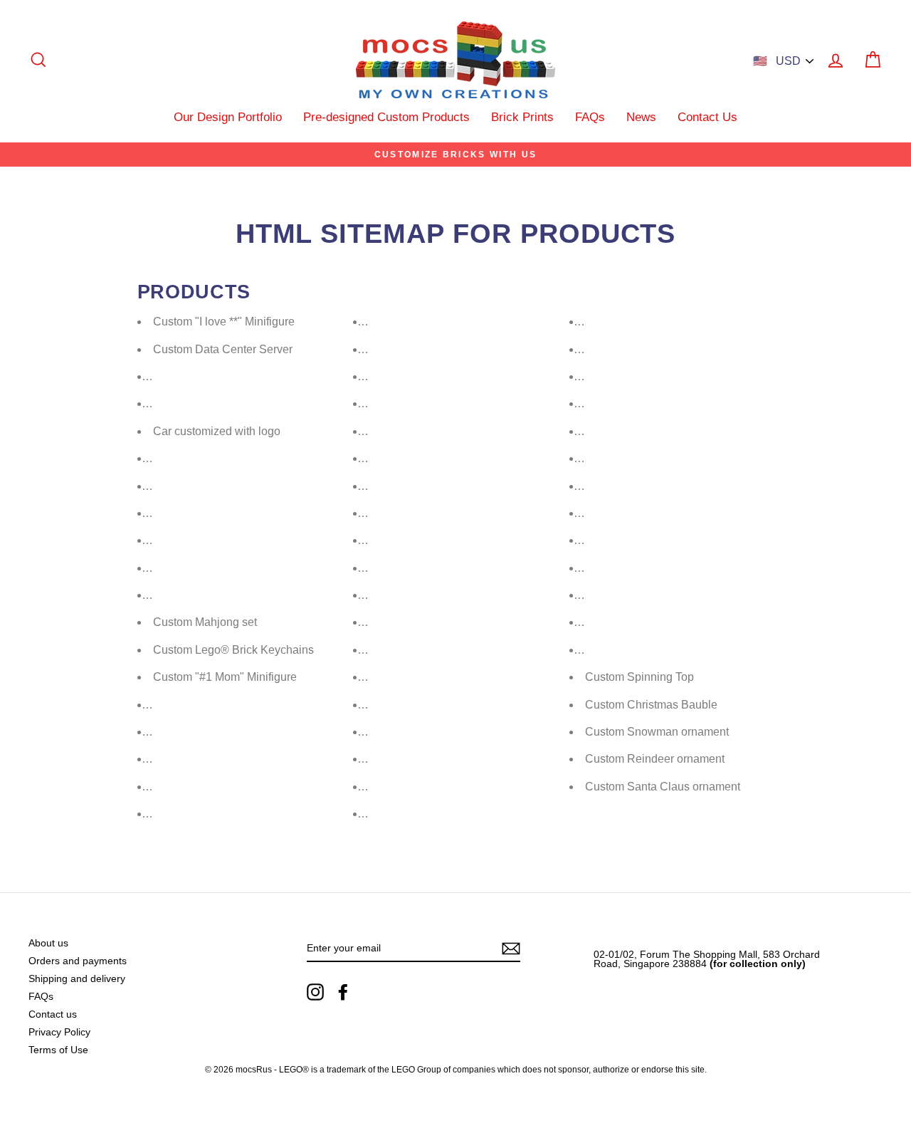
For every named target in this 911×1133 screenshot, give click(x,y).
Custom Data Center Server (223, 349)
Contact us (52, 1014)
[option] (455, 155)
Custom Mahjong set (205, 622)
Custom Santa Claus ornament (662, 786)
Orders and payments (77, 961)
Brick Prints (522, 117)
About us (48, 943)
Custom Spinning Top (639, 677)
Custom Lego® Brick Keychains (233, 650)
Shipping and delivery (76, 978)
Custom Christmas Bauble (651, 705)
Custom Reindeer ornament (655, 759)
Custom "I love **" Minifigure (224, 321)
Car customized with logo (216, 431)
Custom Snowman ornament (657, 732)
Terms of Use (58, 1050)
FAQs (590, 117)
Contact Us (707, 117)
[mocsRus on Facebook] (343, 992)
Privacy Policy (59, 1032)
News (641, 117)
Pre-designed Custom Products (386, 117)
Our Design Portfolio (228, 117)
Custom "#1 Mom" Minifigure (225, 677)
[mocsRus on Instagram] (315, 992)
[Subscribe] (511, 948)
